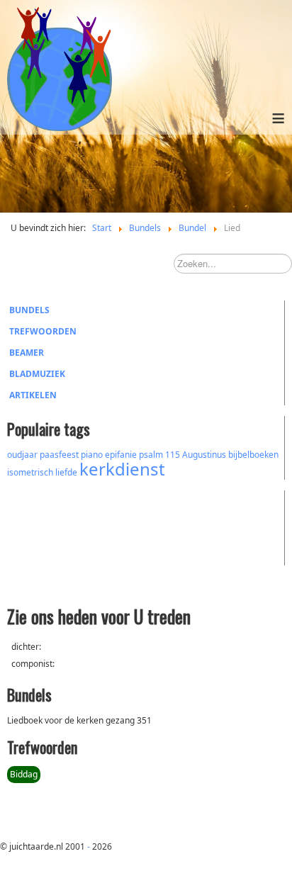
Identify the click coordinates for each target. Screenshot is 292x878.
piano (92, 455)
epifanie (121, 455)
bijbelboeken (253, 455)
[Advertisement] (85, 526)
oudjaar (22, 455)
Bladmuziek (37, 374)
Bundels (29, 310)
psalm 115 (159, 455)
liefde (66, 472)
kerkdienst (122, 468)
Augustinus (204, 455)
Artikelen (33, 395)
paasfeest (59, 455)
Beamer (26, 353)
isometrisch (30, 472)
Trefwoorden (43, 331)
